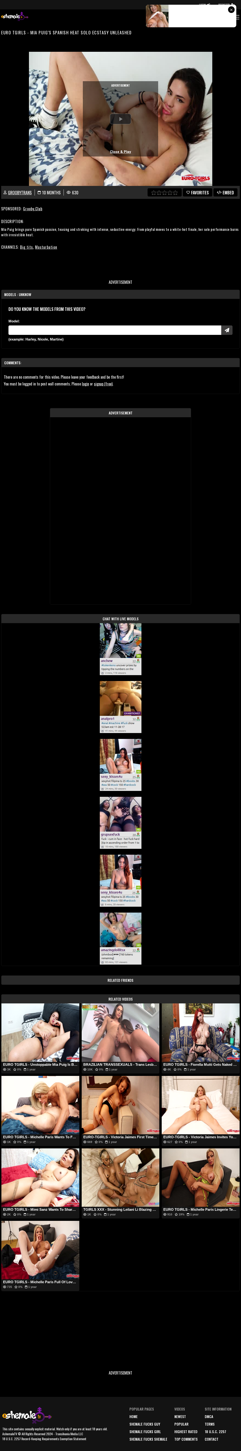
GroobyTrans (20, 192)
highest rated (185, 1431)
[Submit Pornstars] (227, 330)
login (85, 384)
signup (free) (103, 384)
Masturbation (46, 247)
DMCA (209, 1416)
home (133, 1416)
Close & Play (120, 152)
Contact (211, 1439)
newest (180, 1416)
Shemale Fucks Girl (145, 1431)
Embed (228, 192)
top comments (186, 1439)
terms (210, 1424)
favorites (200, 192)
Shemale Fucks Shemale (148, 1439)
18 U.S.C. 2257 (215, 1431)
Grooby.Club (32, 209)
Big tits (26, 247)
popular (181, 1424)
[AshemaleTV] (14, 17)
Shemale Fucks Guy (144, 1424)
